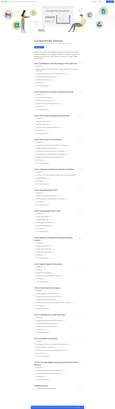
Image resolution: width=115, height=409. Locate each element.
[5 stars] (68, 43)
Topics (99, 1)
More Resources (20, 1)
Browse (14, 1)
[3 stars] (66, 43)
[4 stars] (67, 43)
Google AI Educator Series (30, 1)
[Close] (83, 407)
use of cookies (78, 407)
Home (10, 1)
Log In (110, 1)
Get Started (38, 47)
